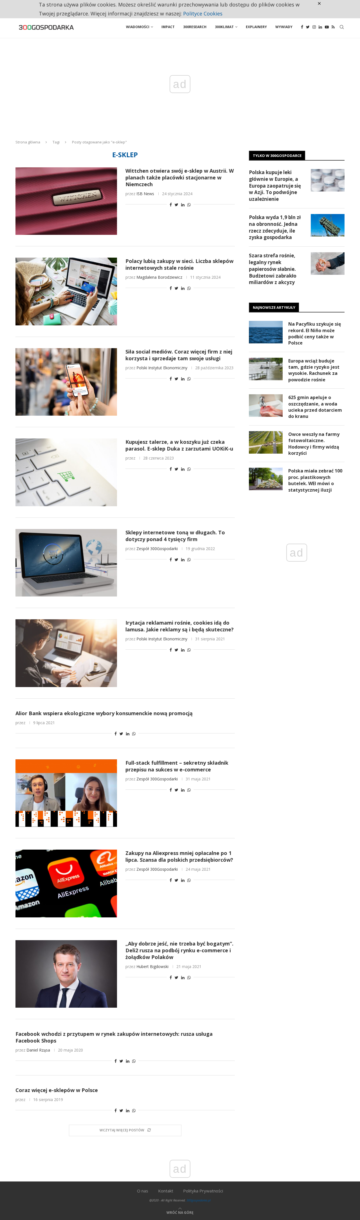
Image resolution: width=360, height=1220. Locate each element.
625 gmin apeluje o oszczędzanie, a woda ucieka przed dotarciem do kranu (315, 406)
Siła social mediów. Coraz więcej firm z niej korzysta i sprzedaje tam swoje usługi (178, 355)
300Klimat (224, 26)
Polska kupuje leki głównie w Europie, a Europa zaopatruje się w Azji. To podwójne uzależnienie (275, 185)
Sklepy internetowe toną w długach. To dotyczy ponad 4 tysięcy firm (175, 536)
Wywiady (283, 26)
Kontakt (165, 1191)
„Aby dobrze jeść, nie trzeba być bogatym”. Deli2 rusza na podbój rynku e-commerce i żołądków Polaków (179, 950)
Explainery (256, 26)
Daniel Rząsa (38, 1050)
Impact (168, 26)
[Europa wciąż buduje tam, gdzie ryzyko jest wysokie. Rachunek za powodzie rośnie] (266, 369)
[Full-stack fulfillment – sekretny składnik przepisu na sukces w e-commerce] (66, 793)
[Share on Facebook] (171, 204)
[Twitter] (308, 27)
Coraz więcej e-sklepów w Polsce (56, 1090)
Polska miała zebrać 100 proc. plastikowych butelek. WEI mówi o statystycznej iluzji (315, 480)
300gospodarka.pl (198, 1200)
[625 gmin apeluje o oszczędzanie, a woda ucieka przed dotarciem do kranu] (266, 405)
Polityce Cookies (202, 13)
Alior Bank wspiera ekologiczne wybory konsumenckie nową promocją (104, 713)
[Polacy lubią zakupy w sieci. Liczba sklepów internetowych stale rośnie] (66, 291)
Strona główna (27, 142)
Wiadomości (137, 26)
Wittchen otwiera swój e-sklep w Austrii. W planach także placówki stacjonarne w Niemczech (179, 177)
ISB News (145, 193)
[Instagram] (314, 27)
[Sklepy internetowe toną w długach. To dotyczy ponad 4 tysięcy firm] (66, 563)
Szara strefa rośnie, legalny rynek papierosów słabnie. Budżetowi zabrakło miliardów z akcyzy (272, 268)
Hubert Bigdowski (152, 966)
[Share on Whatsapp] (189, 204)
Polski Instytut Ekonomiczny (161, 367)
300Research (194, 26)
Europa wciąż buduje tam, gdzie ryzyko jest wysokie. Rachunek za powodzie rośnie (313, 370)
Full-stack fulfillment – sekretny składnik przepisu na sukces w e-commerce (176, 766)
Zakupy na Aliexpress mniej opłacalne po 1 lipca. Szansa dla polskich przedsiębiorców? (179, 856)
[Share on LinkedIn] (182, 204)
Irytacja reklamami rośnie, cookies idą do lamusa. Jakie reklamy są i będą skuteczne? (179, 626)
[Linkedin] (320, 27)
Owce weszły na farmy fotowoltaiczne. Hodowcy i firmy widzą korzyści (313, 443)
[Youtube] (327, 27)
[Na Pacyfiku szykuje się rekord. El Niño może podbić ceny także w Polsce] (266, 332)
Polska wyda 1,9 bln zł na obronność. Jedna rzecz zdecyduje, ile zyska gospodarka (275, 227)
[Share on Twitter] (176, 204)
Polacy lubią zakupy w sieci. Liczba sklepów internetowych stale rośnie (179, 264)
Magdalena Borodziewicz (159, 277)
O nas (142, 1191)
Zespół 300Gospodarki (157, 548)
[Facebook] (302, 27)
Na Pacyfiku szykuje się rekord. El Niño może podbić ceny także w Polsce (314, 333)
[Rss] (333, 27)
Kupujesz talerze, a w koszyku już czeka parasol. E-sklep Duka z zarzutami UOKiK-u (179, 445)
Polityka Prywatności (203, 1191)
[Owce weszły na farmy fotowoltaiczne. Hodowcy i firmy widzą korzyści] (266, 442)
